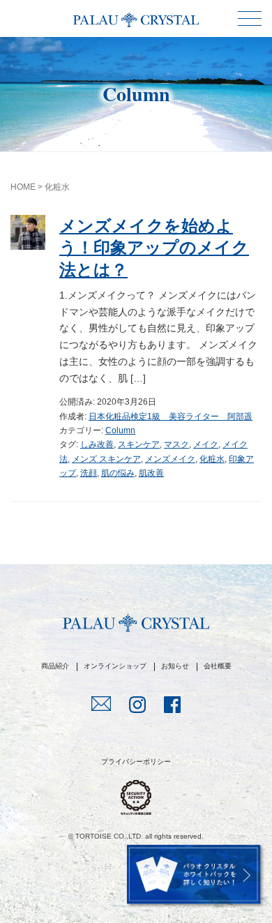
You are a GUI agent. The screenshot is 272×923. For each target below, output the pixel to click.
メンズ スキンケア (106, 459)
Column (120, 430)
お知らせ (175, 666)
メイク (205, 444)
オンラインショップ (115, 666)
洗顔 (88, 473)
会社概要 (218, 666)
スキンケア (139, 444)
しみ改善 (97, 444)
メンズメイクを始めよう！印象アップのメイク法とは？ (154, 247)
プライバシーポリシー (136, 761)
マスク (176, 444)
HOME (23, 187)
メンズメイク (170, 459)
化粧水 (212, 459)
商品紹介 (55, 666)
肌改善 (151, 473)
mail (101, 705)
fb (172, 706)
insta (137, 706)
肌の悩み (118, 473)
